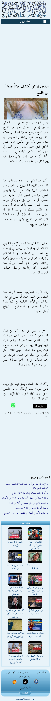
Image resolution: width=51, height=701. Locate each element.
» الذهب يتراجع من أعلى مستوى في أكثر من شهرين (28, 503)
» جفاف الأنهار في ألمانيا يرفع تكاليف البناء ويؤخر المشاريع (26, 513)
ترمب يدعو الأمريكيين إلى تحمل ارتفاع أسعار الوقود (35, 591)
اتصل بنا (25, 693)
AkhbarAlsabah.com (25, 699)
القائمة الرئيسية (24, 22)
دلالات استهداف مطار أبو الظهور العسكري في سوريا (15, 636)
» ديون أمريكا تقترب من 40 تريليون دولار (31, 508)
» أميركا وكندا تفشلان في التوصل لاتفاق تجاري (30, 493)
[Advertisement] (25, 51)
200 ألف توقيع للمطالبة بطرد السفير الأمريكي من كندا (15, 613)
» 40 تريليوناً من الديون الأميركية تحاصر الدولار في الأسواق (25, 498)
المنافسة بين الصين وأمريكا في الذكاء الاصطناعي (35, 545)
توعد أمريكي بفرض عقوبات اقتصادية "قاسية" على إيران (15, 659)
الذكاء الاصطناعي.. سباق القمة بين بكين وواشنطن (15, 591)
